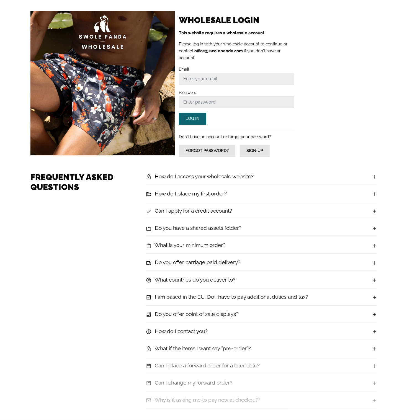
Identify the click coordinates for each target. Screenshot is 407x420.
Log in (193, 118)
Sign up (254, 150)
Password (188, 92)
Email (184, 69)
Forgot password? (207, 150)
